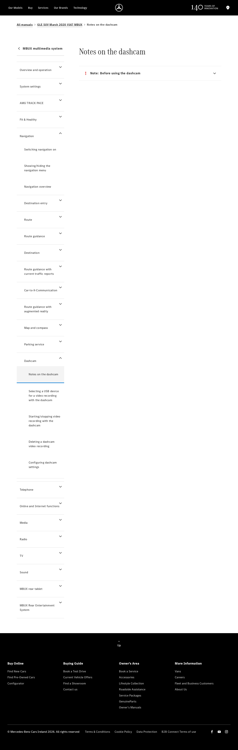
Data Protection (146, 732)
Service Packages (130, 695)
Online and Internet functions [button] (40, 506)
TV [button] (21, 556)
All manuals (25, 25)
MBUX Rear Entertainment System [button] (37, 607)
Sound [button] (24, 572)
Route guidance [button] (34, 236)
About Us (181, 689)
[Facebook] (212, 731)
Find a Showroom (74, 683)
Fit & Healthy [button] (28, 120)
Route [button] (28, 220)
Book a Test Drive (74, 671)
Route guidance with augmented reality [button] (38, 309)
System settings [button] (30, 86)
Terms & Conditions (97, 732)
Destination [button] (32, 253)
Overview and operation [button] (36, 70)
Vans (178, 671)
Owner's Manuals (130, 707)
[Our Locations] (228, 7)
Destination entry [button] (35, 203)
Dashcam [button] (30, 361)
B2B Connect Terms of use (179, 732)
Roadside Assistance (132, 689)
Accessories (126, 677)
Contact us (70, 689)
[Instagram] (226, 731)
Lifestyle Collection (131, 683)
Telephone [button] (26, 490)
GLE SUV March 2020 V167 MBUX (60, 25)
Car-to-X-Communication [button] (40, 290)
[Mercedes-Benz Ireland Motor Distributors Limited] (119, 8)
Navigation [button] (27, 136)
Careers (180, 677)
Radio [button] (23, 539)
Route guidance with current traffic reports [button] (39, 271)
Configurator (15, 683)
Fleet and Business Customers (194, 683)
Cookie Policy (123, 732)
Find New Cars (16, 671)
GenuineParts (127, 701)
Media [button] (24, 523)
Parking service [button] (34, 344)
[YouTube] (219, 731)
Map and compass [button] (36, 328)
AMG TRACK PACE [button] (32, 103)
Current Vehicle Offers (77, 677)
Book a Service (128, 671)
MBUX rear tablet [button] (31, 589)
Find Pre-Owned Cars (21, 677)
